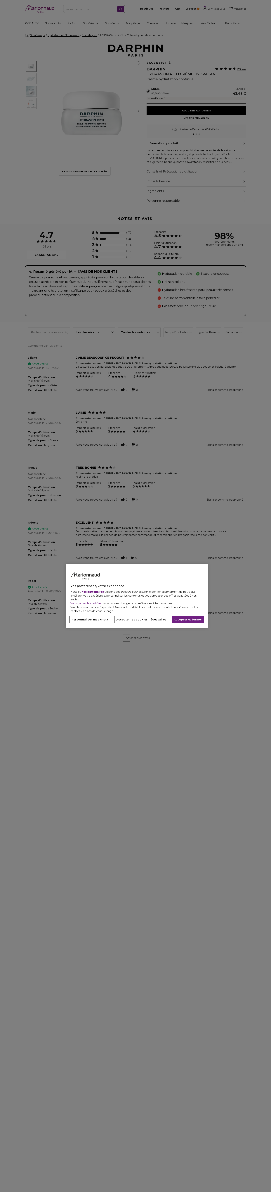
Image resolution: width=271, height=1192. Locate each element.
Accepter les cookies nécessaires (141, 619)
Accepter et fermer (188, 619)
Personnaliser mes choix (90, 619)
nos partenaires (92, 592)
